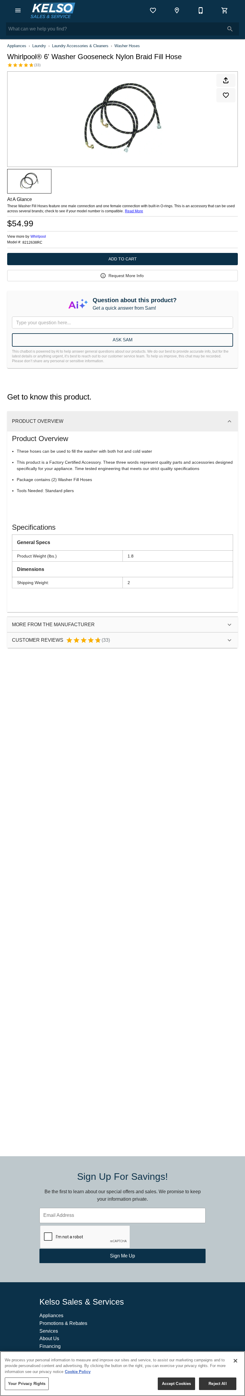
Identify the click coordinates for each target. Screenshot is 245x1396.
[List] (153, 10)
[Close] (235, 1360)
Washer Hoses (127, 46)
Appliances (16, 46)
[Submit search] (230, 29)
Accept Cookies (176, 1383)
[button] (18, 10)
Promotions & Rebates (63, 1323)
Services (48, 1331)
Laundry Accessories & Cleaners (80, 46)
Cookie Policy (78, 1371)
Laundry (39, 46)
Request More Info (126, 275)
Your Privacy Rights (26, 1383)
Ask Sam (123, 339)
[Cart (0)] (225, 10)
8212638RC (32, 243)
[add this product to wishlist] (225, 95)
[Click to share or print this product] (225, 80)
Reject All (217, 1383)
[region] (122, 1373)
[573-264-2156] (201, 10)
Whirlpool (38, 236)
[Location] (177, 10)
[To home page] (52, 10)
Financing (50, 1346)
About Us (49, 1338)
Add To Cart (122, 259)
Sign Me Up (122, 1255)
